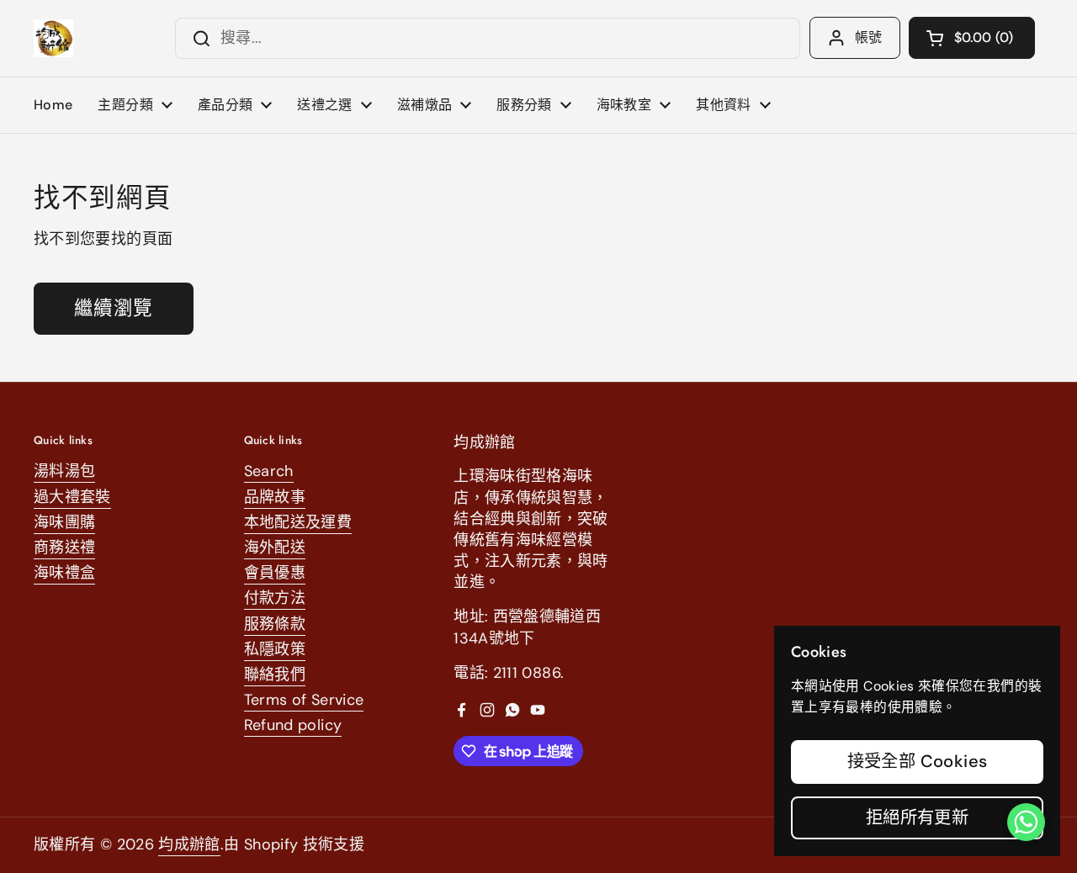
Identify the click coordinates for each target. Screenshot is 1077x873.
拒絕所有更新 (917, 817)
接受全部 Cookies (917, 761)
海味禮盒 (64, 573)
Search (269, 471)
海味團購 (64, 522)
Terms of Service (304, 700)
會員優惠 (274, 573)
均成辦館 (189, 844)
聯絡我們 (274, 674)
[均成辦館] (53, 38)
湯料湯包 (64, 471)
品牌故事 (274, 497)
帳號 (869, 37)
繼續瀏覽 (113, 308)
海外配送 (274, 547)
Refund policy (293, 725)
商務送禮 (64, 547)
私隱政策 (274, 649)
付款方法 (274, 598)
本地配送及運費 (298, 522)
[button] (972, 38)
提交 (196, 38)
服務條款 (274, 624)
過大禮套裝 (72, 497)
